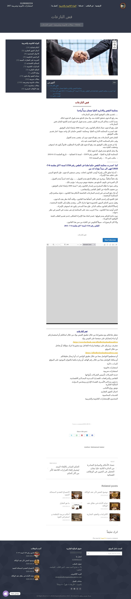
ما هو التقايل (65, 503)
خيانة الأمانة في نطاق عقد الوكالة (97, 504)
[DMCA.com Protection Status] (76, 553)
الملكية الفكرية (34, 70)
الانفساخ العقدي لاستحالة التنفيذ (60, 493)
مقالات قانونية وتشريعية (31, 82)
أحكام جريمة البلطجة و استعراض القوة (60, 515)
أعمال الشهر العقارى (32, 51)
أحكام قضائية (34, 47)
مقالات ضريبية (34, 79)
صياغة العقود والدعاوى (31, 76)
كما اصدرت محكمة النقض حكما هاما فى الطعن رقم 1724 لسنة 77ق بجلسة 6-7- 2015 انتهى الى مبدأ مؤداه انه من (84, 92)
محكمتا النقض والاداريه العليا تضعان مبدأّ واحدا (67, 88)
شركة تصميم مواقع (85, 596)
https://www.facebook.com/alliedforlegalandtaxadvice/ (95, 342)
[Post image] (115, 495)
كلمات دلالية (57, 96)
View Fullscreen (110, 240)
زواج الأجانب (34, 73)
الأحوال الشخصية (33, 54)
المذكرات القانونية (33, 66)
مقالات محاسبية (33, 86)
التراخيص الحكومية (32, 57)
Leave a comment (78, 424)
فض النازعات (53, 86)
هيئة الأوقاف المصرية (32, 89)
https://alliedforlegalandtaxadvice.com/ (101, 353)
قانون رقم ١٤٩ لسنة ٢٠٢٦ (25, 553)
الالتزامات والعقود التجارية (97, 514)
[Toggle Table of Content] (113, 82)
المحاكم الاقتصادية (33, 63)
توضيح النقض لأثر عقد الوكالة (96, 492)
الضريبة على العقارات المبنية (29, 60)
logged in (103, 538)
